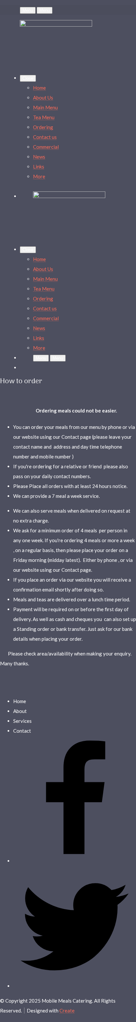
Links (38, 166)
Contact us (45, 137)
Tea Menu (43, 117)
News (39, 157)
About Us (43, 97)
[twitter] (74, 986)
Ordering (43, 127)
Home (39, 88)
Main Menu (45, 107)
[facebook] (74, 861)
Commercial (46, 147)
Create (67, 1010)
